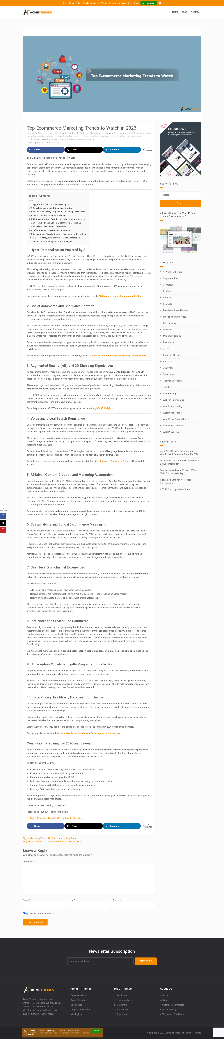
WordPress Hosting (172, 406)
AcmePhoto (122, 1009)
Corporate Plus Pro (80, 1009)
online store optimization (63, 139)
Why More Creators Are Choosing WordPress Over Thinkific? (53, 841)
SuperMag (168, 368)
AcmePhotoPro (78, 1000)
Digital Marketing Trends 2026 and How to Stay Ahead (57, 818)
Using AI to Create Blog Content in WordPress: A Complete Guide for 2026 (179, 452)
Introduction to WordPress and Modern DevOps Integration (179, 462)
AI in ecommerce (122, 133)
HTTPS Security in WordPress (175, 489)
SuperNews (168, 374)
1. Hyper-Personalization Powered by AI (50, 204)
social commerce (85, 139)
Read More (122, 995)
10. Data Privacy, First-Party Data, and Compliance (56, 237)
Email (71, 900)
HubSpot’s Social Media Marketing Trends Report (119, 355)
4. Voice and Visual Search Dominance (49, 215)
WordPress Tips (171, 432)
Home (175, 12)
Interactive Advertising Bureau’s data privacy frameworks (89, 733)
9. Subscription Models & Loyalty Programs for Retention (58, 234)
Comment (28, 861)
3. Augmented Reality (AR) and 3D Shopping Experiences (58, 211)
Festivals (167, 304)
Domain (167, 297)
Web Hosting (169, 393)
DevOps (167, 291)
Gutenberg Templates (173, 1005)
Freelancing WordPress (174, 316)
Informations (169, 323)
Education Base (124, 1000)
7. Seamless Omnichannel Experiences (49, 226)
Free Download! (148, 3)
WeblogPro (76, 1014)
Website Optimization (174, 400)
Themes (195, 12)
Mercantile (168, 342)
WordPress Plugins (172, 412)
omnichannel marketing (38, 139)
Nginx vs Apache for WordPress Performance (175, 481)
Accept (97, 1030)
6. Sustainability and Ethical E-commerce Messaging (56, 222)
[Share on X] (3, 523)
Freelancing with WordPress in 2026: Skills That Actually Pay (178, 472)
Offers (166, 348)
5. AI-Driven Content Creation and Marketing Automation (58, 219)
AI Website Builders (172, 272)
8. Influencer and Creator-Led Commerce (50, 230)
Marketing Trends (172, 336)
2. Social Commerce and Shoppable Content (52, 208)
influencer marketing (130, 136)
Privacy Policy (169, 1009)
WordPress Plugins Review (176, 419)
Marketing (95, 133)
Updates (167, 387)
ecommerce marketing (87, 136)
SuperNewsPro (78, 995)
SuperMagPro (78, 1005)
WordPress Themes (173, 425)
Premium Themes (172, 355)
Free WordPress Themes (175, 310)
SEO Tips (167, 361)
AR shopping (138, 133)
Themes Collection (172, 380)
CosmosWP (168, 284)
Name (26, 900)
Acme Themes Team (48, 133)
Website (117, 900)
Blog (184, 12)
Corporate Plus (170, 278)
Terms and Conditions (173, 1014)
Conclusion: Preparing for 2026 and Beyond (52, 241)
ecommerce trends (109, 136)
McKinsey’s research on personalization (120, 296)
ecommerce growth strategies (60, 136)
